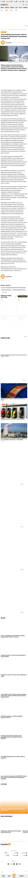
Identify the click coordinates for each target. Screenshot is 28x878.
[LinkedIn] (14, 864)
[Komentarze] (14, 872)
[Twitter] (11, 864)
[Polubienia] (2, 872)
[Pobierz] (25, 42)
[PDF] (9, 280)
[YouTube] (17, 864)
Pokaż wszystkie (4, 292)
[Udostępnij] (26, 871)
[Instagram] (19, 864)
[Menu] (26, 5)
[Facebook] (8, 864)
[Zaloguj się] (23, 5)
